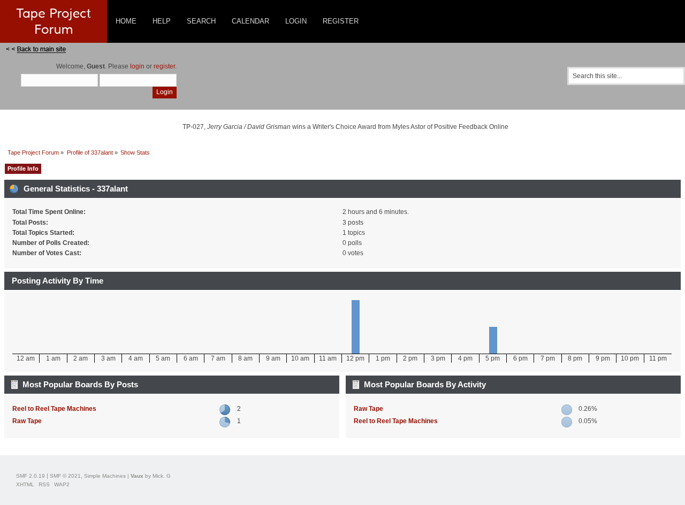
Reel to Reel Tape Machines (54, 408)
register (164, 66)
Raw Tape (27, 421)
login (137, 66)
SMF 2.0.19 (30, 476)
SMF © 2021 (65, 476)
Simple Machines (105, 476)
